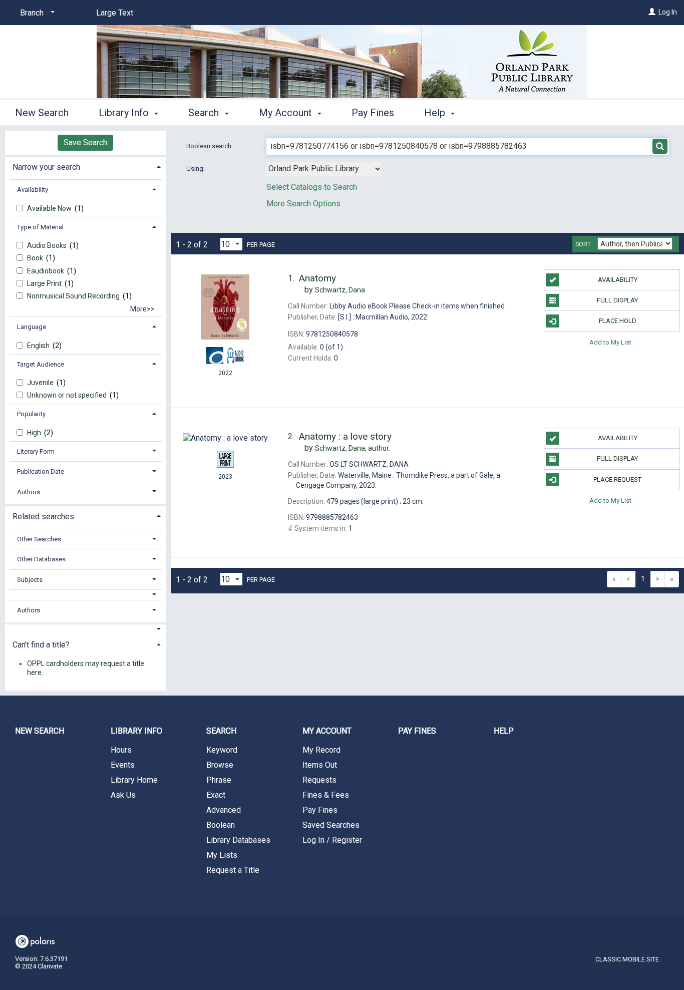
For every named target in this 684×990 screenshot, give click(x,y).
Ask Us (123, 795)
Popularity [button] (31, 414)
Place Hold (617, 320)
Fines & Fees (325, 795)
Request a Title (232, 870)
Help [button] (436, 113)
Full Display (617, 300)
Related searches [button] (43, 516)
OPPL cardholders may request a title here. (85, 668)
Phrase (218, 780)
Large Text (114, 13)
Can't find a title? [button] (41, 644)
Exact (215, 795)
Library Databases (238, 840)
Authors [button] (28, 492)
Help (504, 731)
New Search (42, 113)
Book (36, 258)
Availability (617, 279)
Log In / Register (332, 840)
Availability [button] (32, 189)
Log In (667, 12)
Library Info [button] (125, 113)
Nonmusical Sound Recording (74, 296)
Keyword (221, 750)
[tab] (85, 166)
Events (123, 765)
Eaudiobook (46, 271)
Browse (219, 765)
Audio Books (47, 245)
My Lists (221, 855)
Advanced (223, 810)
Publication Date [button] (40, 471)
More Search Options (303, 203)
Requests (319, 780)
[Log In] (651, 12)
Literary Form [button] (36, 451)
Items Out (319, 765)
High (35, 433)
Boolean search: (210, 146)
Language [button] (31, 327)
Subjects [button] (30, 579)
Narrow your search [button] (46, 167)
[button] (86, 594)
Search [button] (204, 113)
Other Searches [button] (39, 539)
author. (352, 448)
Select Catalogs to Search (311, 187)
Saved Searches (331, 825)
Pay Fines (373, 113)
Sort (583, 244)
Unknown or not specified (67, 395)
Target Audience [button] (40, 364)
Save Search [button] (85, 142)
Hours (121, 750)
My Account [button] (286, 113)
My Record (321, 750)
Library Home (134, 780)
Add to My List (610, 342)
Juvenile (41, 383)
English (39, 346)
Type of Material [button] (40, 227)
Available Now (50, 208)
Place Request (617, 479)
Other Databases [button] (41, 559)
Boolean (220, 825)
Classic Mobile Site (627, 959)
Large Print (45, 283)
